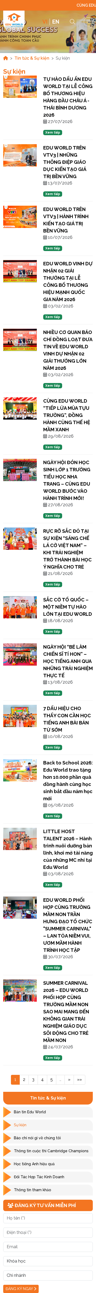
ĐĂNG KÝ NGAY (20, 1289)
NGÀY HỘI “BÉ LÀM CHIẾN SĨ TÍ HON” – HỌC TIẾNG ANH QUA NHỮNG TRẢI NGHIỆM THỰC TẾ (68, 661)
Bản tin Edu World (30, 1112)
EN (55, 22)
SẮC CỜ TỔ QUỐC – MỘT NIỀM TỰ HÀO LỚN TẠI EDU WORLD (67, 607)
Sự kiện (20, 1125)
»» (79, 1079)
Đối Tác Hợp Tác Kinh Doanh (39, 1177)
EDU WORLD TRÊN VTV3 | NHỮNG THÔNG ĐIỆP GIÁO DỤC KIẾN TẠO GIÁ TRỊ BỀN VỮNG (64, 162)
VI (44, 22)
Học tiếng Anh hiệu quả (34, 1164)
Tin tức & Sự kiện (31, 58)
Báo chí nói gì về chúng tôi (37, 1138)
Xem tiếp (52, 132)
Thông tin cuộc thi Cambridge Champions (51, 1151)
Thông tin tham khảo (32, 1190)
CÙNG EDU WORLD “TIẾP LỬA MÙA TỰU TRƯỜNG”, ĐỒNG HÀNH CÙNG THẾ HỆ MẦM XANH (66, 415)
